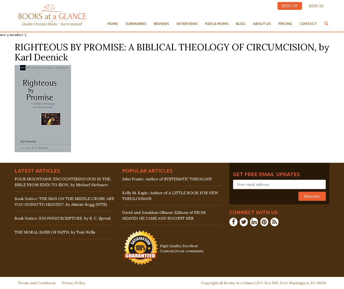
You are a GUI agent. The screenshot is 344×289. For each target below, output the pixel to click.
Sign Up (290, 6)
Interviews (187, 24)
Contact (308, 24)
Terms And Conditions (37, 283)
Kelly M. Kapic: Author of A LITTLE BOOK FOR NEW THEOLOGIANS (170, 195)
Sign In (316, 6)
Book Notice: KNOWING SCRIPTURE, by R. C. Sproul (63, 218)
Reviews (161, 24)
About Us (262, 24)
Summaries (135, 24)
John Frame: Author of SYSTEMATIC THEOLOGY (167, 179)
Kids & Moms (216, 24)
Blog (240, 24)
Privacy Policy (73, 283)
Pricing (285, 24)
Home (112, 24)
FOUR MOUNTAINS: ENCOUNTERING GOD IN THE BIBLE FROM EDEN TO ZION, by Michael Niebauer (62, 182)
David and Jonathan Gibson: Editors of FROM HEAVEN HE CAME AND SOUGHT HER (163, 215)
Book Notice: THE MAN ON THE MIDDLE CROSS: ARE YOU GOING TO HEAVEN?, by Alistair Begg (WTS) (64, 201)
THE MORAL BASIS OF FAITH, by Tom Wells (55, 232)
